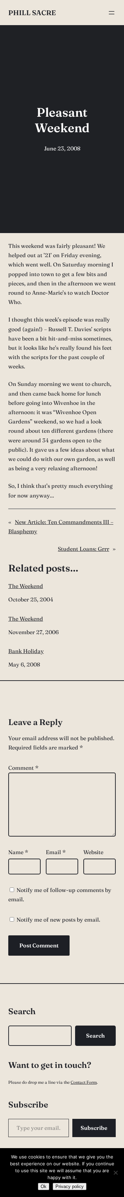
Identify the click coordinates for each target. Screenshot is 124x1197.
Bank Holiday (26, 651)
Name (18, 852)
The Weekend (25, 586)
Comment (23, 767)
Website (93, 852)
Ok (43, 1186)
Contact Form (84, 1082)
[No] (115, 1172)
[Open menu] (111, 13)
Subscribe (94, 1127)
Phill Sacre (32, 12)
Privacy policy (69, 1186)
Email (56, 852)
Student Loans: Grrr (83, 548)
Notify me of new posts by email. (58, 919)
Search (95, 1035)
